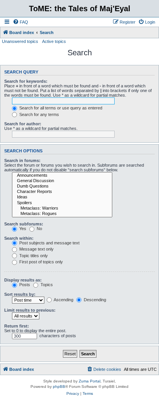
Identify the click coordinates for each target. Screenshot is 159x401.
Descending (94, 299)
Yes (22, 228)
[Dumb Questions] (62, 186)
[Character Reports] (62, 192)
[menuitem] (20, 22)
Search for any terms (38, 114)
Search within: (19, 238)
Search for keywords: (25, 81)
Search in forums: (22, 160)
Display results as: (23, 280)
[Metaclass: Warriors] (62, 208)
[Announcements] (62, 175)
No (39, 228)
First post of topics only (40, 261)
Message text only (36, 249)
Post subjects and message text (49, 243)
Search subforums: (23, 224)
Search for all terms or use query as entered (60, 108)
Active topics (54, 41)
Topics (46, 284)
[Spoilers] (62, 203)
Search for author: (22, 123)
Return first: (16, 326)
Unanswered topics (20, 41)
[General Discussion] (62, 181)
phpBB (59, 386)
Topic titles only (33, 255)
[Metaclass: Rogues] (62, 214)
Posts (24, 284)
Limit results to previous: (30, 310)
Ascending (63, 299)
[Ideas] (62, 197)
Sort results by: (20, 294)
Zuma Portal (89, 381)
